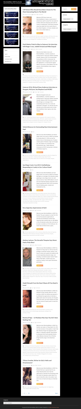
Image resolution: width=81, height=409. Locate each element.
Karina (33, 210)
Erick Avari (55, 36)
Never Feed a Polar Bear (34, 274)
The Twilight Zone (49, 387)
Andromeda (25, 270)
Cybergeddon (25, 349)
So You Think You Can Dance (28, 353)
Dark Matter (50, 77)
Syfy (36, 235)
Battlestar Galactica (26, 77)
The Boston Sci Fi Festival (42, 39)
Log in (6, 54)
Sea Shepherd (40, 120)
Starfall (24, 276)
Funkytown (50, 349)
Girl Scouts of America (27, 198)
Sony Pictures (46, 233)
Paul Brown (54, 118)
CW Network (25, 196)
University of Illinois (26, 312)
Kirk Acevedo (36, 350)
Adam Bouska (27, 193)
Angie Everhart (30, 270)
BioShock (32, 77)
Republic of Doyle (26, 352)
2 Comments (39, 245)
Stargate (53, 37)
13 (28, 393)
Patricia (34, 14)
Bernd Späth (35, 271)
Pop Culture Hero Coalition (28, 201)
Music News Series (49, 350)
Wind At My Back (26, 278)
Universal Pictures (35, 355)
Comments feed (8, 59)
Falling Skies (45, 232)
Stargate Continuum (26, 39)
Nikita (54, 350)
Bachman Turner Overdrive (28, 347)
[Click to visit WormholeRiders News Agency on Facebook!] (11, 37)
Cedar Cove (45, 77)
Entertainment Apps (26, 156)
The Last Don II (46, 276)
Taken (41, 276)
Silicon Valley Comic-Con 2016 (37, 158)
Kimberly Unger (41, 156)
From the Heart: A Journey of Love (45, 309)
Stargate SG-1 (33, 39)
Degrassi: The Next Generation (34, 349)
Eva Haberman (34, 273)
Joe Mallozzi (49, 79)
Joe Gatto (30, 199)
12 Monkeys (26, 345)
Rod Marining (34, 120)
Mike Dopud (38, 37)
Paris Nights (43, 37)
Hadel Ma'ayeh (41, 311)
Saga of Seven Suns (27, 158)
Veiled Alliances (26, 160)
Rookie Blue (42, 352)
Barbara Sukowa (37, 347)
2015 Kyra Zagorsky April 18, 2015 (31, 232)
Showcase (37, 233)
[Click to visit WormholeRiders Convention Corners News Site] (11, 23)
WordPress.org (8, 61)
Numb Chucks (42, 274)
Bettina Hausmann (44, 193)
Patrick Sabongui (31, 233)
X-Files (44, 82)
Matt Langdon (42, 199)
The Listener (49, 353)
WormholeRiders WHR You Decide (12, 2)
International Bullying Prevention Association (44, 198)
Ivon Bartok (38, 79)
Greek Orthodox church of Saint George (30, 311)
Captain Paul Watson (44, 36)
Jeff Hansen (41, 118)
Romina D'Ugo (37, 352)
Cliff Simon (51, 36)
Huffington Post (48, 311)
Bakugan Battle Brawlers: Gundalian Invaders (42, 270)
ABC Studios (41, 268)
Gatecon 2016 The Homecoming (29, 37)
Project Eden (48, 37)
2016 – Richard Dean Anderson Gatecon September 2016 (35, 117)
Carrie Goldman (29, 194)
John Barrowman (36, 199)
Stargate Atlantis (49, 80)
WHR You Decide (39, 82)
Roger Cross (39, 80)
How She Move (30, 350)
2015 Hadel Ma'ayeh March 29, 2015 (31, 309)
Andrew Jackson (53, 268)
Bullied (24, 194)
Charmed (49, 271)
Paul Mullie (34, 80)
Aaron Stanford (47, 345)
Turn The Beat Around (27, 355)
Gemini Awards (55, 349)
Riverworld (32, 352)
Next (56, 393)
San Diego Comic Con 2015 (38, 201)
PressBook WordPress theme (53, 407)
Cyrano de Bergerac (27, 273)
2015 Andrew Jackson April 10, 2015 (31, 268)
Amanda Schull (53, 345)
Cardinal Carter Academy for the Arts (47, 347)
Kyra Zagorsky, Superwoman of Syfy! (35, 208)
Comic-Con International (51, 194)
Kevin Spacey (46, 273)
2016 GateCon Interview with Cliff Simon (32, 36)
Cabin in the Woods (38, 77)
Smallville (41, 233)
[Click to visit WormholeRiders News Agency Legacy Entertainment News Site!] (11, 30)
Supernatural (32, 235)
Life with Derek (42, 350)
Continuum (40, 232)
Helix (49, 232)
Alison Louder (26, 387)
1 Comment (40, 49)
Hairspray (25, 350)
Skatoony (53, 274)
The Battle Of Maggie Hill (41, 353)
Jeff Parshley (25, 199)
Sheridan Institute (48, 352)
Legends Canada (48, 118)
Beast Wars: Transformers (28, 271)
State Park (38, 276)
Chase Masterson (42, 194)
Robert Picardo (48, 156)
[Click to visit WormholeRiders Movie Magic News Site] (11, 16)
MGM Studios (54, 79)
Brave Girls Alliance (51, 193)
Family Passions (40, 273)
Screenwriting (41, 387)
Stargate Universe (32, 82)
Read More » (40, 33)
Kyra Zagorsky (53, 232)
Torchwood (46, 201)
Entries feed (7, 56)
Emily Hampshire (44, 349)
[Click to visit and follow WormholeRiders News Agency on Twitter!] (11, 44)
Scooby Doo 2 (48, 274)
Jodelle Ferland (43, 79)
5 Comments (40, 14)
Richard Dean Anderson (27, 120)
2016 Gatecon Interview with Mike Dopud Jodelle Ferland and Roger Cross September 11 (40, 75)
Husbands (34, 198)
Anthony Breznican (33, 193)
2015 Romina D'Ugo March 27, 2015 (36, 345)
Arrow (39, 193)
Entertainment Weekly (36, 196)
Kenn (33, 131)
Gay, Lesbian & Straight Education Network (49, 196)
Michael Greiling (53, 273)
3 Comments (38, 210)
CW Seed (30, 196)
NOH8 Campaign (48, 199)
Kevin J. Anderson (34, 156)
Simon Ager (46, 120)
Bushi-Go (49, 155)
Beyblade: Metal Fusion (42, 271)
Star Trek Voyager (46, 158)
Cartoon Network (35, 194)
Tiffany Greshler (26, 388)
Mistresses (30, 80)
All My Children (47, 268)
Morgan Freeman (26, 274)
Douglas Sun (54, 155)
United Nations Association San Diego (30, 202)
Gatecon (54, 77)
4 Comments (38, 322)
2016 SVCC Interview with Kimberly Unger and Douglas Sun (35, 155)
